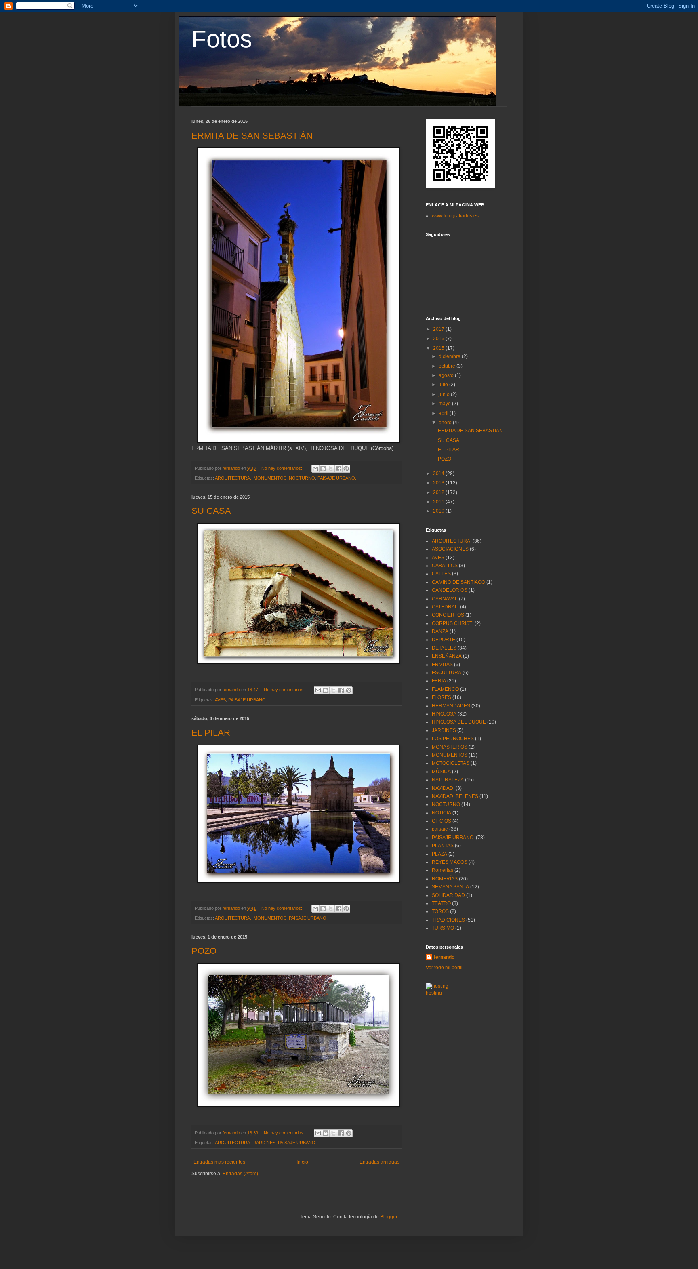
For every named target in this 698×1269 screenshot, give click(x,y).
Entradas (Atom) (240, 1173)
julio (444, 384)
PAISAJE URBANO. (336, 478)
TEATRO (441, 903)
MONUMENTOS (270, 478)
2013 (439, 483)
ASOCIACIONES (450, 549)
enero (446, 422)
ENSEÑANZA (447, 656)
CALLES (441, 574)
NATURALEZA (448, 780)
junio (445, 394)
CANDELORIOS (449, 590)
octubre (447, 366)
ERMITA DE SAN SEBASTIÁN (252, 135)
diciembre (450, 356)
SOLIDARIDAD (448, 895)
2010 (439, 511)
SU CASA (211, 511)
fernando (444, 957)
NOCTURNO (302, 478)
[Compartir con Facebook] (338, 469)
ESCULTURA (446, 673)
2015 (439, 348)
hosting (434, 993)
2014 (439, 473)
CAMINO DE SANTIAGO (458, 582)
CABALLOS (445, 565)
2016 (439, 338)
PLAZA (439, 854)
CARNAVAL (445, 599)
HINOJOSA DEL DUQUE (459, 722)
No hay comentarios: (282, 468)
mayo (445, 403)
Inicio (302, 1162)
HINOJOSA (444, 714)
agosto (447, 375)
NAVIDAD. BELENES (455, 796)
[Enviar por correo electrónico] (315, 469)
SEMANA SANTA (450, 887)
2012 (439, 492)
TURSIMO (443, 928)
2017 (439, 329)
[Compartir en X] (331, 469)
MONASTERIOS (449, 747)
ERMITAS (442, 664)
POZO (204, 951)
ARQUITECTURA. (233, 478)
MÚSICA (441, 771)
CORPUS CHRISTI (452, 623)
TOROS (440, 911)
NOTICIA (441, 813)
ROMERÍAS (445, 879)
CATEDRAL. (445, 607)
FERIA (439, 681)
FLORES (441, 697)
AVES (220, 699)
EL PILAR (210, 733)
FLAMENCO (445, 689)
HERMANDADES (451, 706)
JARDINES (264, 1142)
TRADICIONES (448, 920)
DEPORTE (443, 639)
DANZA (440, 631)
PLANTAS (443, 845)
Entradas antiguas (379, 1162)
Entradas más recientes (219, 1162)
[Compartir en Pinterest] (346, 469)
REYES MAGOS (449, 862)
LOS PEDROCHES (453, 738)
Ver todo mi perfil (444, 967)
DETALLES (444, 648)
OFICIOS (441, 821)
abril (444, 413)
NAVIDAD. (443, 788)
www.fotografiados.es (455, 216)
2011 (439, 502)
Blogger (388, 1217)
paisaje (440, 829)
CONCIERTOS (448, 615)
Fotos (221, 39)
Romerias (442, 870)
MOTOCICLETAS (450, 763)
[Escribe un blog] (323, 469)
